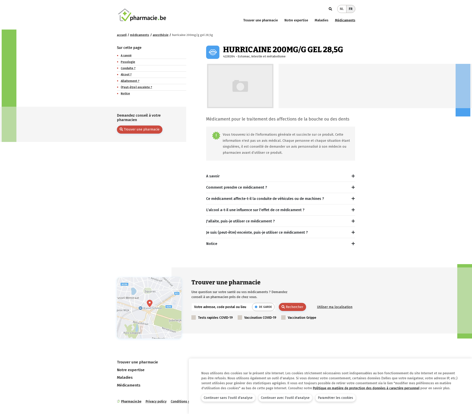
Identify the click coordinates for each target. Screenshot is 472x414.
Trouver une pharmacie (260, 20)
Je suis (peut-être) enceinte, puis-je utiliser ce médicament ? (257, 232)
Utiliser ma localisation (335, 307)
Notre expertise (296, 20)
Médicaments (345, 20)
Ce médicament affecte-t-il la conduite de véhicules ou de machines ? (265, 198)
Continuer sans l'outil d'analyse (228, 398)
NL (342, 9)
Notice (211, 243)
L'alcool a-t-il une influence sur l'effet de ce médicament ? (255, 210)
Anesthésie (161, 35)
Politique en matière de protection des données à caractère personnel (366, 388)
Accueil (122, 35)
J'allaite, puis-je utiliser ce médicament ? (240, 221)
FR (351, 9)
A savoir (213, 176)
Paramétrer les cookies (335, 398)
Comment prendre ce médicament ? (236, 187)
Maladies (321, 20)
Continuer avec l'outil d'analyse (285, 398)
